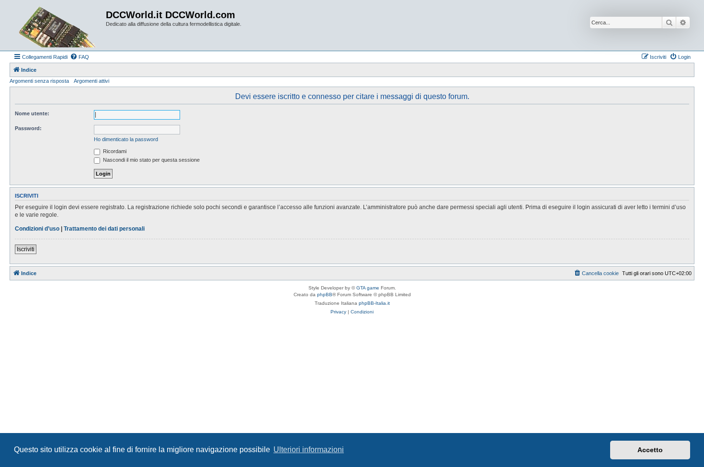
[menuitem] (79, 57)
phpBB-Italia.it (374, 303)
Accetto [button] (650, 450)
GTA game (367, 287)
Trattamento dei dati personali (104, 228)
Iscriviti (25, 249)
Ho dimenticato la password (126, 139)
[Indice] (59, 25)
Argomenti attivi (91, 81)
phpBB (324, 294)
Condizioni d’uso (37, 228)
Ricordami (114, 151)
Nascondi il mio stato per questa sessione (151, 160)
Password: (28, 128)
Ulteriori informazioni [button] (308, 449)
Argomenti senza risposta (39, 81)
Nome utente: (32, 113)
